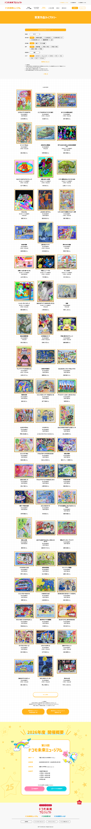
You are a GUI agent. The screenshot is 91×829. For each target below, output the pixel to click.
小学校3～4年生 (54, 46)
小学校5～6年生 (34, 49)
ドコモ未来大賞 (47, 37)
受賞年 (26, 34)
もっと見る (45, 694)
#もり (36, 58)
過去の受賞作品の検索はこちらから (44, 29)
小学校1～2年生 (45, 46)
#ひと (61, 55)
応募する (74, 7)
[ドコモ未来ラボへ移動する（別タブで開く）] (46, 816)
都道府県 (27, 52)
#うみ (32, 58)
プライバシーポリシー (52, 821)
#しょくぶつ (44, 55)
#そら (56, 55)
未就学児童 (38, 46)
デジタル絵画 (42, 43)
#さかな (51, 55)
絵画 (36, 43)
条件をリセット (45, 61)
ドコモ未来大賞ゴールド (58, 37)
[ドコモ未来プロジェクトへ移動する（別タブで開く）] (13, 2)
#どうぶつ (38, 55)
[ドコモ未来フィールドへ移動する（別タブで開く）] (60, 816)
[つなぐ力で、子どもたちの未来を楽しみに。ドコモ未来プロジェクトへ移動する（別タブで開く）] (45, 808)
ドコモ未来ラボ (73, 2)
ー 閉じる (45, 74)
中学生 (40, 49)
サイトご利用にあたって (64, 821)
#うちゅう (42, 58)
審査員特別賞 (45, 39)
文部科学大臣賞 (39, 37)
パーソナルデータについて (39, 821)
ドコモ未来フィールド (82, 2)
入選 (51, 39)
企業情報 (26, 821)
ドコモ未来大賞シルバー (36, 39)
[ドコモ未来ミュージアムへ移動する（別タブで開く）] (31, 816)
